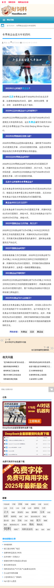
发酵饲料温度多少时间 (12, 552)
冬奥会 (32, 122)
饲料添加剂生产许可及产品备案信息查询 (20, 569)
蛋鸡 (13, 520)
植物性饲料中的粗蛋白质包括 (15, 560)
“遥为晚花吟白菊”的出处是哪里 (15, 362)
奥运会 (25, 88)
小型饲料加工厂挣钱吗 (12, 577)
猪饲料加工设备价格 (11, 370)
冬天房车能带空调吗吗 (40, 350)
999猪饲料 (8, 544)
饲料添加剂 (27, 529)
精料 (20, 516)
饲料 (7, 528)
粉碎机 (13, 516)
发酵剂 (33, 504)
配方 (39, 520)
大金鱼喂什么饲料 (36, 379)
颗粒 (31, 524)
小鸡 (17, 508)
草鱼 (44, 516)
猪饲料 (34, 512)
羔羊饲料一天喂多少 (12, 556)
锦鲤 (45, 520)
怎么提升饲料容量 (11, 573)
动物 (26, 504)
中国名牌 (6, 504)
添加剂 (20, 512)
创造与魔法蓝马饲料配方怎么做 (41, 366)
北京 (11, 96)
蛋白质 (6, 520)
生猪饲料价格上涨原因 (37, 374)
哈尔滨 (46, 504)
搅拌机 (36, 508)
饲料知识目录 (23, 2)
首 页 (4, 2)
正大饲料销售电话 (36, 370)
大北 (11, 508)
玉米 (42, 512)
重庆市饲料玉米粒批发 (12, 374)
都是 (32, 520)
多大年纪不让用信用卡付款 (15, 342)
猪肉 (27, 512)
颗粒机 (40, 524)
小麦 (23, 508)
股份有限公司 (35, 516)
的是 (48, 512)
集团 (5, 524)
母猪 (13, 512)
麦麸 (48, 529)
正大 (6, 512)
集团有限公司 (14, 525)
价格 (20, 504)
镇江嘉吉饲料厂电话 (12, 548)
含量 (39, 504)
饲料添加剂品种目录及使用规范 (41, 362)
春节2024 (10, 25)
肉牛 (26, 516)
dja (9, 43)
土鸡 (5, 508)
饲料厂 (16, 529)
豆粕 (19, 520)
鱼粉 (42, 529)
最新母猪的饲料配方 (11, 366)
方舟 (43, 508)
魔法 (37, 529)
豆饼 (25, 520)
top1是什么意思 (10, 581)
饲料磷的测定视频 (10, 379)
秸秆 (6, 516)
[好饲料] (27, 10)
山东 (29, 508)
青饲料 (24, 524)
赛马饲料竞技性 (10, 565)
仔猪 (13, 504)
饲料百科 (11, 2)
